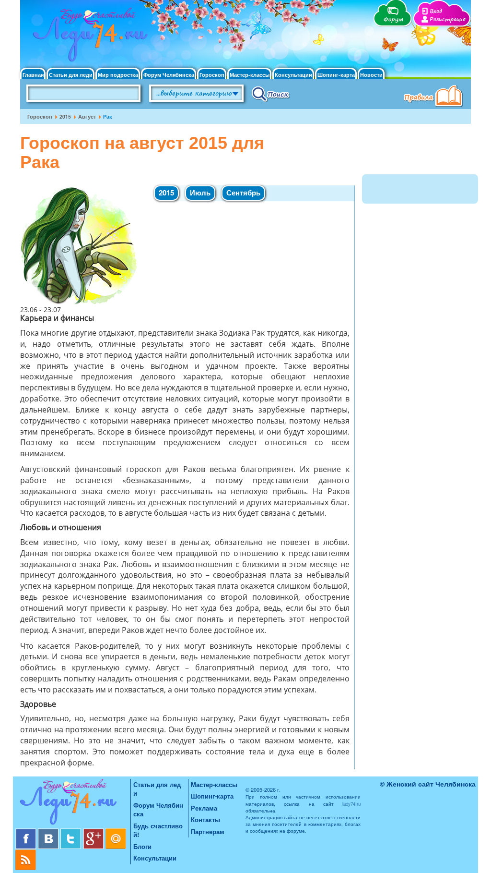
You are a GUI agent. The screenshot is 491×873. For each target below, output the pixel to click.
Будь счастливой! (158, 830)
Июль (200, 192)
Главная (33, 74)
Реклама (204, 807)
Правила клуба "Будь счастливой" (435, 97)
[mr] (116, 832)
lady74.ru (351, 803)
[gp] (94, 832)
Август (87, 116)
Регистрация (448, 19)
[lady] (72, 803)
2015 (65, 116)
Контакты (205, 819)
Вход (436, 11)
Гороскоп (211, 74)
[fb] (26, 832)
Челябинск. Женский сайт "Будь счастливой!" (88, 37)
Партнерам (207, 831)
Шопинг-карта (336, 74)
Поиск (271, 94)
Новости (371, 74)
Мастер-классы (249, 74)
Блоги (142, 846)
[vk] (49, 832)
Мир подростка (118, 74)
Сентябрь (243, 192)
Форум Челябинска (168, 74)
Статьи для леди (71, 74)
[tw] (71, 832)
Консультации (293, 74)
